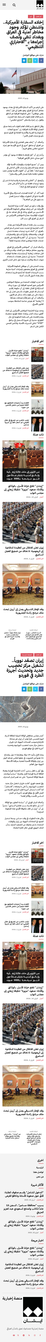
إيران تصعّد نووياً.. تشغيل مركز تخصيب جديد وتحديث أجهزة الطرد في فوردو (12, 635)
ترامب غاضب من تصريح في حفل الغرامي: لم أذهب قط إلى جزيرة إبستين (16, 422)
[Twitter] (35, 60)
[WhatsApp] (29, 60)
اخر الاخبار (25, 376)
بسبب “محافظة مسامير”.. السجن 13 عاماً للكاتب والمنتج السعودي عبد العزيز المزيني (24, 1208)
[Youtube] (14, 1335)
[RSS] (29, 1335)
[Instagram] (35, 1335)
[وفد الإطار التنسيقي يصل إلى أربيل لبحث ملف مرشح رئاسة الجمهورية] (37, 389)
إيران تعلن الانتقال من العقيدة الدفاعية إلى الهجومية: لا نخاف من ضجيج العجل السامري (16, 370)
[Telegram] (24, 60)
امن (31, 16)
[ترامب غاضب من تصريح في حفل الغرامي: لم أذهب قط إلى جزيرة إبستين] (37, 424)
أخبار (27, 358)
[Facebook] (41, 60)
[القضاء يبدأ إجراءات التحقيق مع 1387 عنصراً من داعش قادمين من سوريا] (37, 406)
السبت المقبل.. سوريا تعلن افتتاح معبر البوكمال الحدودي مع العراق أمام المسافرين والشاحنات (33, 635)
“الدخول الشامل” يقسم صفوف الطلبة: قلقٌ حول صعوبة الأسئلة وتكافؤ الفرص (24, 1194)
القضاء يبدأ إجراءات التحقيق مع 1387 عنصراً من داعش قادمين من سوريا (17, 405)
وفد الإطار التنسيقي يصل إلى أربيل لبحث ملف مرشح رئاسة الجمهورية (16, 387)
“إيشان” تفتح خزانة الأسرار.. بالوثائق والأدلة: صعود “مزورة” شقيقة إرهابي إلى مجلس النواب (17, 352)
